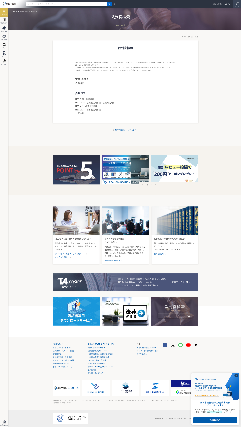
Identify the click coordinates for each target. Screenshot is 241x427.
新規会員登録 (217, 4)
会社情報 (56, 403)
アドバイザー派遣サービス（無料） (69, 254)
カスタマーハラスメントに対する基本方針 (163, 400)
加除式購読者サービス (96, 348)
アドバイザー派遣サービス (147, 351)
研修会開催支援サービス (114, 260)
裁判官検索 (24, 11)
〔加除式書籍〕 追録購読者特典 (100, 354)
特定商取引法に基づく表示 (136, 400)
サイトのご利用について (62, 367)
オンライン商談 (61, 257)
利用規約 (56, 400)
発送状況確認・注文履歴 (62, 357)
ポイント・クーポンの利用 (63, 360)
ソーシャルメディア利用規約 (114, 400)
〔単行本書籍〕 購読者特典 (98, 357)
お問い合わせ (142, 354)
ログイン (227, 4)
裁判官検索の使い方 (95, 373)
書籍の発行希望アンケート (147, 348)
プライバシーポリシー (69, 400)
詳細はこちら (215, 420)
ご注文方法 (57, 354)
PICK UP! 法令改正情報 (97, 360)
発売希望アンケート (162, 254)
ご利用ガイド (58, 344)
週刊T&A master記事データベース (101, 367)
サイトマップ (66, 403)
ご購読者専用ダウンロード (98, 351)
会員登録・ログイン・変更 (63, 351)
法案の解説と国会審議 (96, 364)
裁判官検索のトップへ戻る (125, 130)
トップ (15, 11)
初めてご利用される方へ (62, 348)
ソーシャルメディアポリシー (90, 400)
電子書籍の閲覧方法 (61, 364)
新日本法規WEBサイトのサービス (101, 344)
